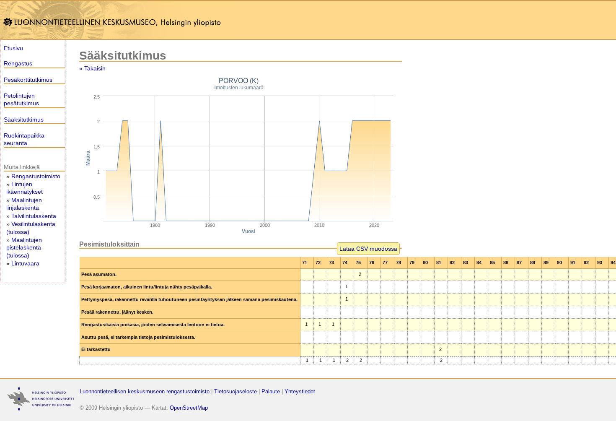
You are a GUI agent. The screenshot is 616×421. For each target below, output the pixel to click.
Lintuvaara (25, 263)
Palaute (270, 391)
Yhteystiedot (300, 391)
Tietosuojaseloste (235, 391)
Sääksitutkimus (24, 119)
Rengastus (18, 63)
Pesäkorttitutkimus (28, 79)
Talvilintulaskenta (33, 216)
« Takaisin (92, 68)
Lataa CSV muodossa (368, 248)
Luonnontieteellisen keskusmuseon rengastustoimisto (145, 391)
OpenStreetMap (189, 408)
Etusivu (13, 48)
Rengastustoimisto (35, 176)
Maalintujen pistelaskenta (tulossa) (24, 247)
